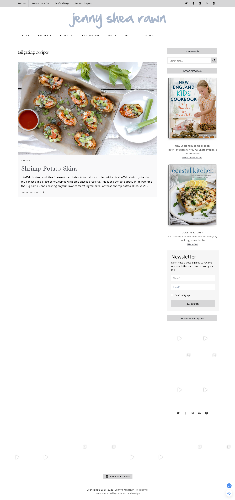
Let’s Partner (90, 35)
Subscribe (193, 303)
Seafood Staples (83, 3)
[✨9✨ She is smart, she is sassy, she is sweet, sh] (189, 457)
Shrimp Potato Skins (49, 169)
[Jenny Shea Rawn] (117, 20)
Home (25, 35)
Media (112, 35)
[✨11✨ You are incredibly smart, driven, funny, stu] (205, 364)
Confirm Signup (182, 295)
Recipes (22, 3)
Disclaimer (142, 489)
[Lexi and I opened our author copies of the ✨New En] (205, 338)
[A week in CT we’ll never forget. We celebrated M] (179, 364)
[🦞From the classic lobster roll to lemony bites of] (218, 457)
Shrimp (25, 160)
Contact (148, 35)
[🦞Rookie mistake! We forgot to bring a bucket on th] (179, 390)
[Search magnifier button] (214, 60)
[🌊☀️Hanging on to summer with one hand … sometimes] (179, 338)
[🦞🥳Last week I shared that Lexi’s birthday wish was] (205, 390)
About (129, 35)
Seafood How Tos (40, 3)
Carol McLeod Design (128, 493)
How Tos (66, 35)
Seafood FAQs (62, 3)
